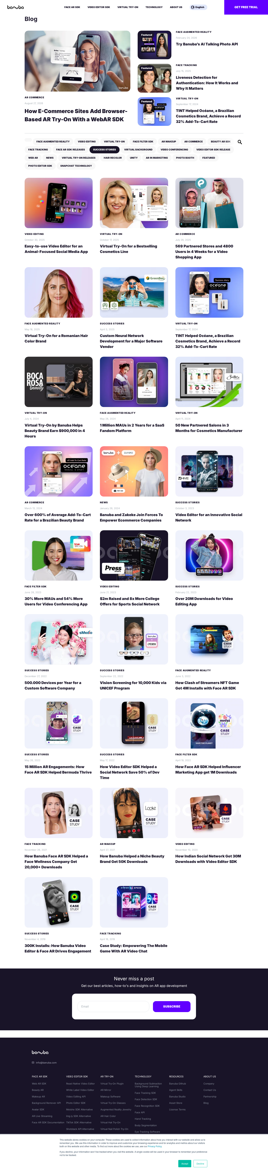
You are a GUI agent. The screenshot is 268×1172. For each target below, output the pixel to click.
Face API (140, 1112)
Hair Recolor (113, 157)
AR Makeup (169, 141)
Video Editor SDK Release (213, 149)
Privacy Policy (155, 1146)
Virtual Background (138, 149)
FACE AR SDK (39, 1076)
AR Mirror (105, 1089)
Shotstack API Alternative (80, 1129)
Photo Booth (185, 157)
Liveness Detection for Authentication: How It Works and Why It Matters (207, 83)
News (50, 157)
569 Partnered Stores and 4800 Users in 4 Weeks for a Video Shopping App (204, 251)
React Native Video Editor (80, 1083)
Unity (134, 157)
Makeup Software (110, 1096)
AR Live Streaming (42, 1116)
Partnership (209, 1096)
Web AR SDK (39, 1083)
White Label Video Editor (80, 1089)
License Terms (177, 1109)
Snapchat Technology (76, 165)
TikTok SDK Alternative (79, 1122)
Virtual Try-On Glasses (113, 1102)
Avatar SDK (38, 1109)
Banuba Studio (177, 1096)
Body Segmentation (146, 1125)
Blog (206, 1102)
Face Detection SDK (146, 1099)
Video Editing (87, 141)
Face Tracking (186, 65)
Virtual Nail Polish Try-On (114, 1129)
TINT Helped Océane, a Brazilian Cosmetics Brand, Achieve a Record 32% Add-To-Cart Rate (208, 116)
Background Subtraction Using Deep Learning (148, 1085)
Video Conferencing (174, 149)
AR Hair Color (108, 1116)
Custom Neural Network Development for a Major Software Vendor (131, 341)
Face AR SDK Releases (70, 149)
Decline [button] (200, 1163)
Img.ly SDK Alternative (78, 1116)
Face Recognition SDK (147, 1105)
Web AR (33, 157)
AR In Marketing (157, 157)
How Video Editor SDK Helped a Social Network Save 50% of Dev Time (130, 772)
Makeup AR (38, 1096)
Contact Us (209, 1089)
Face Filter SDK (143, 141)
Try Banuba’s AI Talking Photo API (207, 44)
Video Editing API (76, 1096)
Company (208, 1083)
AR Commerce (34, 97)
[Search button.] (239, 142)
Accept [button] (184, 1163)
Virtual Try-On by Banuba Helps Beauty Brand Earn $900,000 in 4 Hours (55, 430)
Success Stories (104, 149)
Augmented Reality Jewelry (115, 1109)
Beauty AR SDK (221, 141)
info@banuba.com (46, 1062)
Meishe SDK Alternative (79, 1109)
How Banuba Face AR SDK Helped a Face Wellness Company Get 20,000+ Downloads (56, 861)
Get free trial (246, 7)
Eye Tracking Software (147, 1131)
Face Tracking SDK (145, 1092)
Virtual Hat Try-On (110, 1122)
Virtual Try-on (187, 98)
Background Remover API (46, 1102)
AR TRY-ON (106, 1076)
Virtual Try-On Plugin (112, 1083)
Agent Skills (175, 1089)
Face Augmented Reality (193, 32)
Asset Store (175, 1102)
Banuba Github (177, 1083)
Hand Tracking (143, 1118)
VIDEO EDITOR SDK (77, 1076)
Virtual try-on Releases (79, 157)
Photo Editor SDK (40, 165)
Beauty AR (38, 1089)
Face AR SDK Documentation (48, 1122)
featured (208, 157)
